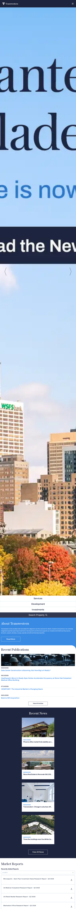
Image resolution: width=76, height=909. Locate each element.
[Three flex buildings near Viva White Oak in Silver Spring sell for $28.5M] (38, 829)
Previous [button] (5, 272)
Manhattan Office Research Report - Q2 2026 (19, 905)
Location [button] (5, 872)
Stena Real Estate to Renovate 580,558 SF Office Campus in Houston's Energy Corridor (38, 774)
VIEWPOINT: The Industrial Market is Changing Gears (22, 689)
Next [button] (70, 272)
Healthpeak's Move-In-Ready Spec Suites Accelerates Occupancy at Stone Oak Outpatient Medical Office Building (36, 679)
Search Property (36, 615)
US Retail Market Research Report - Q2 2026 (19, 896)
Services (38, 598)
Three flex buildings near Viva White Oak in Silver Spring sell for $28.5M (38, 839)
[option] (38, 300)
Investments (38, 609)
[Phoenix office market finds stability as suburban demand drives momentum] (38, 732)
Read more (10, 639)
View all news (38, 852)
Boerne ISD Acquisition (10, 698)
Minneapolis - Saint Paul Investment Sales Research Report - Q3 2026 (28, 879)
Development (38, 604)
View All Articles (38, 703)
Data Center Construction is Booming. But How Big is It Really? (26, 670)
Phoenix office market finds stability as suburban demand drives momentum (38, 742)
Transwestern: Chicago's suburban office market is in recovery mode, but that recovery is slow (38, 807)
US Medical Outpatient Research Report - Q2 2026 (21, 888)
